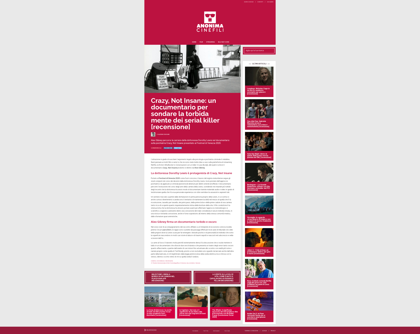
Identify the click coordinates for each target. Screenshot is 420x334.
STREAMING (210, 42)
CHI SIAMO (270, 2)
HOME (194, 42)
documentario (190, 263)
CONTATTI (260, 2)
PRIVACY (273, 330)
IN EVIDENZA (161, 261)
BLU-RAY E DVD (223, 42)
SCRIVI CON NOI (249, 2)
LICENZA (264, 330)
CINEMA (153, 261)
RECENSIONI (169, 261)
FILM (201, 42)
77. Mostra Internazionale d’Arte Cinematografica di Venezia (168, 263)
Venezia (197, 263)
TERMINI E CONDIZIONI (251, 330)
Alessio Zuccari (163, 134)
